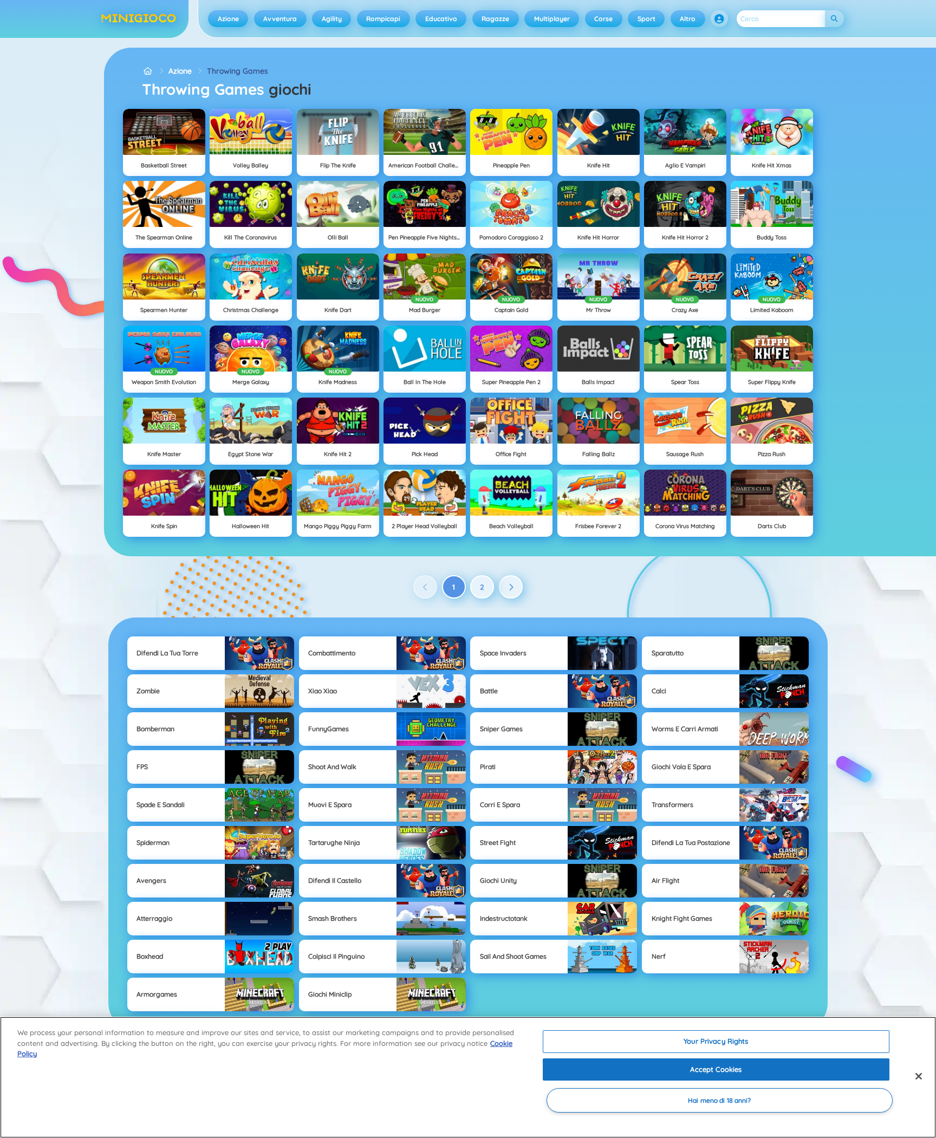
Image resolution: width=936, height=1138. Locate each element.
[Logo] (139, 19)
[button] (719, 19)
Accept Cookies (716, 1069)
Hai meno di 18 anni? (719, 1100)
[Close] (919, 1076)
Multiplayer (552, 19)
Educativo (441, 19)
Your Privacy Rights (716, 1041)
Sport (646, 19)
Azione (228, 19)
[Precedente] (425, 587)
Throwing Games (237, 71)
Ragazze (495, 19)
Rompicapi (383, 19)
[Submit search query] (834, 18)
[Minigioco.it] (147, 71)
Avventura (280, 19)
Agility (332, 19)
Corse (603, 19)
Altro (688, 19)
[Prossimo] (511, 587)
